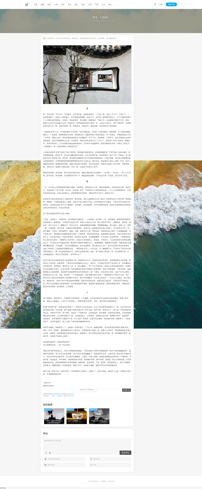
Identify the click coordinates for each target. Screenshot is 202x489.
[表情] (46, 453)
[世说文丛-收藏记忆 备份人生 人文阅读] (27, 4)
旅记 (76, 4)
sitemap (3, 488)
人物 (56, 4)
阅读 (83, 4)
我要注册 (171, 4)
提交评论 (125, 453)
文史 (69, 4)
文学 (62, 4)
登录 (161, 4)
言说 (90, 4)
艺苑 (96, 4)
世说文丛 (71, 394)
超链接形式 (56, 394)
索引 (110, 4)
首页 (35, 4)
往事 (49, 4)
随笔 (42, 4)
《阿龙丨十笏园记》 (57, 396)
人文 (103, 4)
